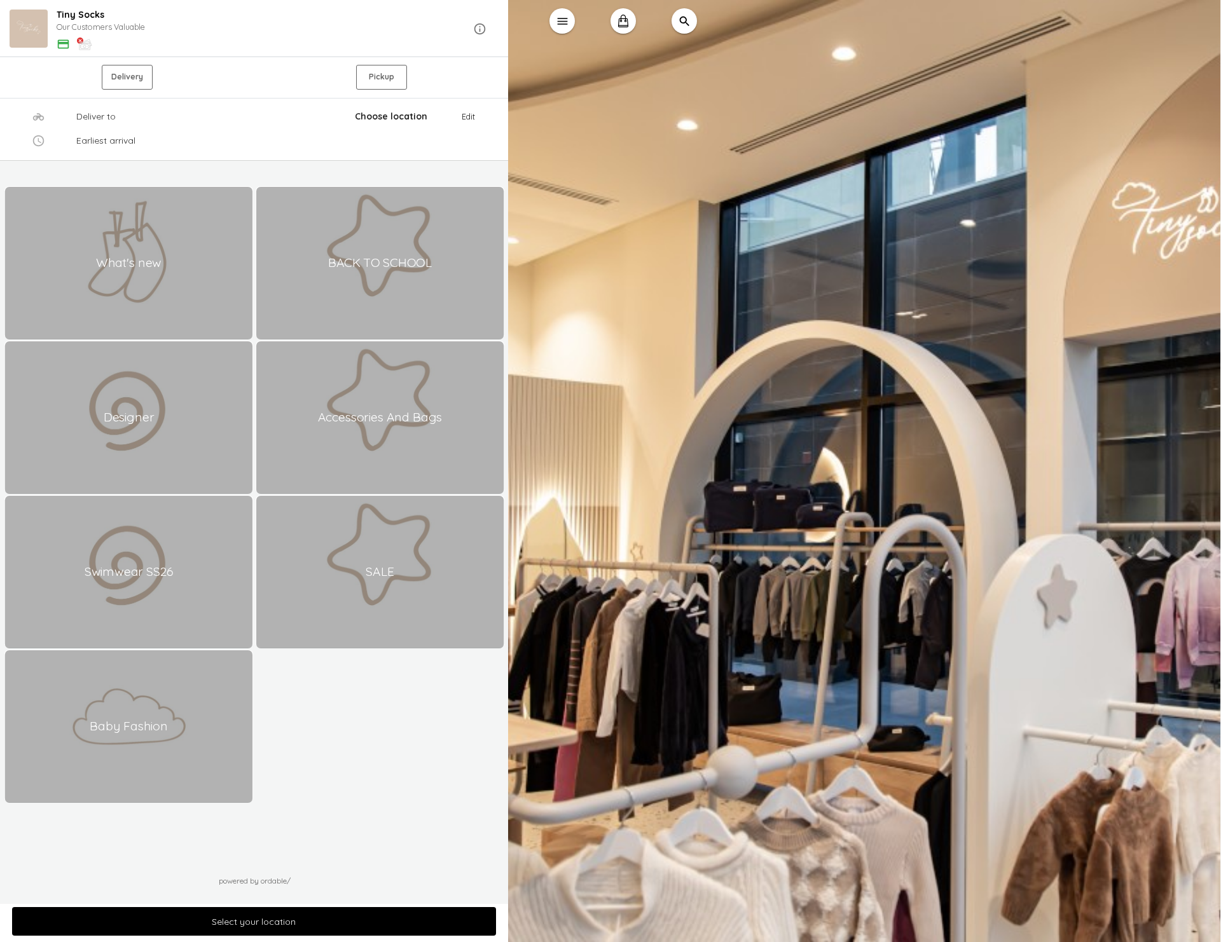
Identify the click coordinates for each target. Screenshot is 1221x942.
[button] (254, 29)
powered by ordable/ (255, 880)
